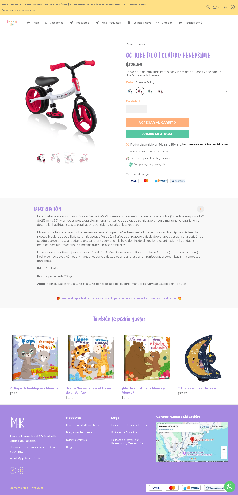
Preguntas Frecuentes (80, 432)
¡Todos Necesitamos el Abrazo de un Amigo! (89, 390)
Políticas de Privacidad (124, 432)
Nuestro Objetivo (76, 439)
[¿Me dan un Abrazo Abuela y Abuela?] (147, 359)
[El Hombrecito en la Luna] (203, 359)
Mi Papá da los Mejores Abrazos (34, 388)
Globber (142, 44)
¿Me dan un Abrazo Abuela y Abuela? (143, 390)
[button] (220, 7)
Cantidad (133, 101)
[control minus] (129, 109)
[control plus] (144, 109)
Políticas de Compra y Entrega (129, 425)
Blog (69, 447)
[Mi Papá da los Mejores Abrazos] (35, 359)
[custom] (13, 470)
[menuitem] (208, 7)
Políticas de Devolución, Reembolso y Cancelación (127, 441)
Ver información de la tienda (149, 152)
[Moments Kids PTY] (12, 23)
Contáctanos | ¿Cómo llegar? (83, 425)
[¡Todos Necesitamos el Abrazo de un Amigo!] (91, 359)
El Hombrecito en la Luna (197, 388)
